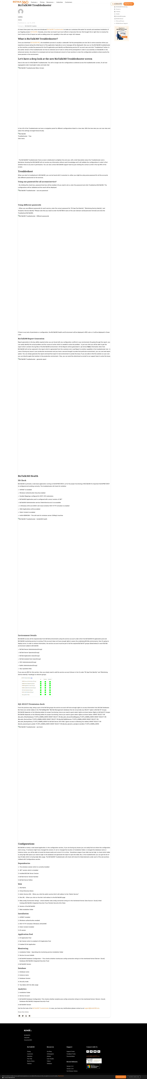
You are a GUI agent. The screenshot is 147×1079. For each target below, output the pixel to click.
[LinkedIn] (26, 1015)
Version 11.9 (70, 1066)
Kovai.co (118, 9)
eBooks (49, 1056)
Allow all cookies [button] (121, 1076)
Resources (49, 2)
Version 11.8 (70, 1069)
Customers (68, 2)
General (118, 11)
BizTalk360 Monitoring (121, 7)
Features (34, 2)
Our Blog (49, 1051)
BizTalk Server (119, 18)
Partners (29, 1063)
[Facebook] (19, 1015)
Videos (49, 1061)
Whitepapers (50, 1054)
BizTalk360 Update (31, 26)
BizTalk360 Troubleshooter (55, 29)
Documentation (71, 1056)
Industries (60, 2)
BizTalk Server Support (122, 23)
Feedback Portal (71, 1054)
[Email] (29, 1015)
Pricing (42, 2)
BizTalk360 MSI (35, 42)
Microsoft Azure (120, 21)
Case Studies (50, 1059)
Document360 (28, 1040)
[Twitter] (22, 1015)
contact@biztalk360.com (93, 1056)
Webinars (49, 1063)
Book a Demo (116, 4)
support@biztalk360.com (92, 1008)
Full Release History (72, 1071)
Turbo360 (26, 1037)
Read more (61, 1075)
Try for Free (128, 4)
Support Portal (70, 1051)
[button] (33, 1077)
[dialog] (73, 1077)
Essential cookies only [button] (134, 1076)
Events (118, 14)
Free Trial (29, 1059)
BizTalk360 (34, 32)
